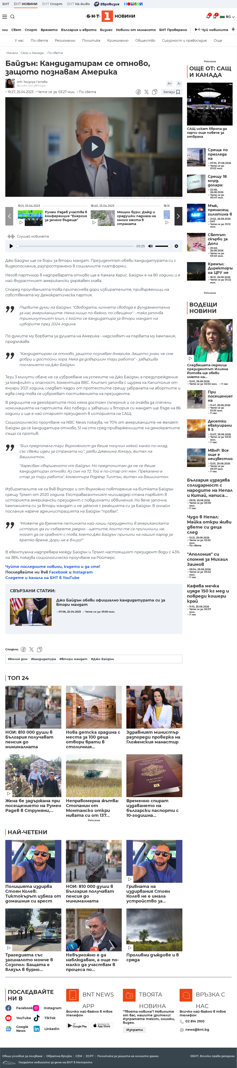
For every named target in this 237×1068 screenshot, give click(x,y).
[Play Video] (94, 147)
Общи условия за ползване (22, 1056)
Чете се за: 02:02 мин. (203, 384)
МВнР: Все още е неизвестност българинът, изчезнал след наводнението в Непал (220, 454)
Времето (49, 30)
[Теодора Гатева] (11, 84)
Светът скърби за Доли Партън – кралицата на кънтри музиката (219, 239)
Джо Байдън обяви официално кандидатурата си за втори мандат (110, 602)
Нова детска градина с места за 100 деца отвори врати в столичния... (93, 739)
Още (218, 40)
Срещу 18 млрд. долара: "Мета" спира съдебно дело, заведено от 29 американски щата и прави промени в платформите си (220, 181)
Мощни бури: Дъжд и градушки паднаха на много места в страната (136, 218)
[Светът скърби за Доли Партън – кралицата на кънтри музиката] (196, 242)
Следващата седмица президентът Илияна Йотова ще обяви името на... (207, 371)
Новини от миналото (136, 30)
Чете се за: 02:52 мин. (200, 541)
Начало (12, 53)
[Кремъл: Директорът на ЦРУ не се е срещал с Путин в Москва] (196, 271)
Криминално (117, 40)
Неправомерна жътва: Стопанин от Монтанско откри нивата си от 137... (92, 808)
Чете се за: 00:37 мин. (217, 467)
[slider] (75, 246)
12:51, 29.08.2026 (220, 463)
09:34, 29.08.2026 (200, 569)
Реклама (94, 820)
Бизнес (106, 30)
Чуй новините (215, 30)
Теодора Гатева (35, 82)
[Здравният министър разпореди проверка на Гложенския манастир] (154, 707)
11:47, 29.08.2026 (220, 405)
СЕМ (78, 1056)
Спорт (31, 30)
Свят (16, 30)
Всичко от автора (31, 85)
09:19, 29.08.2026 (199, 500)
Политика (91, 40)
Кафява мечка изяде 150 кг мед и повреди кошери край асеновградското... (210, 593)
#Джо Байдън (102, 659)
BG (229, 17)
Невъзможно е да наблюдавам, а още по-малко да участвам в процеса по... (92, 962)
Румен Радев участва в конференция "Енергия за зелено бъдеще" (66, 216)
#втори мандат (73, 659)
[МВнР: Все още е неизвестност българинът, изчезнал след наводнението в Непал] (196, 457)
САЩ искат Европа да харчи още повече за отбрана (207, 133)
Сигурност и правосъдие (184, 40)
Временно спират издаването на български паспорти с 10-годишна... (152, 808)
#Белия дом (18, 659)
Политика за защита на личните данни (128, 1056)
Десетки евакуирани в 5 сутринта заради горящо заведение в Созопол (220, 425)
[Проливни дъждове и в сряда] (154, 929)
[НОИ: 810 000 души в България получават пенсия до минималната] (33, 707)
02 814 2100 (195, 1021)
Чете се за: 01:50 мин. (217, 409)
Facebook (58, 572)
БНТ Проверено (173, 30)
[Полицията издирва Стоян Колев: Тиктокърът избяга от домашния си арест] (33, 861)
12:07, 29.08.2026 (220, 434)
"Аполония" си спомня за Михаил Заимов (207, 559)
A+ (170, 83)
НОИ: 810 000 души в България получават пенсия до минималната (29, 739)
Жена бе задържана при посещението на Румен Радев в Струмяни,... (33, 806)
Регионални (65, 40)
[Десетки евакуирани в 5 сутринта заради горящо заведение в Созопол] (196, 428)
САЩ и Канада (32, 53)
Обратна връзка (59, 1056)
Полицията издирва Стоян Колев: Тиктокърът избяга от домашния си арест (33, 894)
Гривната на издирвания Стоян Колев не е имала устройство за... (148, 894)
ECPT (90, 1056)
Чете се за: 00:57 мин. (200, 610)
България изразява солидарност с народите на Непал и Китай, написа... (210, 488)
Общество (145, 40)
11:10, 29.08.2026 (199, 606)
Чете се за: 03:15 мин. (220, 438)
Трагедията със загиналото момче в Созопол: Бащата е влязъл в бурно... (29, 962)
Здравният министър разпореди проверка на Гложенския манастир (153, 737)
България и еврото (79, 30)
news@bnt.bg (197, 1029)
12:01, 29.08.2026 (199, 381)
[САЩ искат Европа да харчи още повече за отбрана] (210, 104)
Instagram (83, 572)
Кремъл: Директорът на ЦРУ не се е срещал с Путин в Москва (220, 268)
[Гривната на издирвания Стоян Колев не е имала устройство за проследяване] (154, 861)
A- (179, 83)
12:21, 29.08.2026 (199, 537)
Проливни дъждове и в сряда (152, 957)
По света (39, 40)
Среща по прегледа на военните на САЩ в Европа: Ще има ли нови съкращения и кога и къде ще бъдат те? (220, 154)
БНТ (5, 4)
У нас (19, 40)
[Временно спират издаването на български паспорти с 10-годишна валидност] (154, 775)
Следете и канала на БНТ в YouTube (42, 578)
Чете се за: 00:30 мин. (200, 504)
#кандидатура (43, 659)
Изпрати (134, 1030)
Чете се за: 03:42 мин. (200, 573)
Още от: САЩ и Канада (210, 71)
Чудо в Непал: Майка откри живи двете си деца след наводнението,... (209, 524)
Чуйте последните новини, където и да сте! (52, 566)
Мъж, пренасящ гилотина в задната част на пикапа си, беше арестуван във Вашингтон (220, 210)
